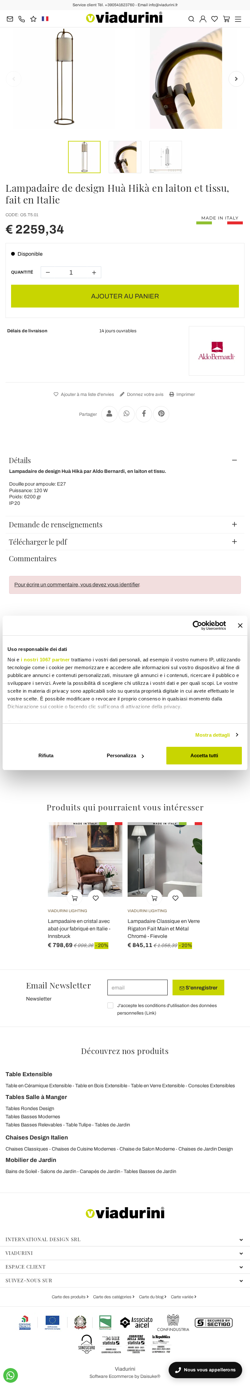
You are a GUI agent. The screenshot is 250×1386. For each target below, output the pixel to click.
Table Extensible (29, 1074)
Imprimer (185, 394)
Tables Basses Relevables (34, 1124)
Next (236, 79)
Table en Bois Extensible (101, 1085)
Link (150, 1013)
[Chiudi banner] (240, 625)
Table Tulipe (78, 1124)
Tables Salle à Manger (36, 1097)
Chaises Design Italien (37, 1137)
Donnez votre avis (144, 394)
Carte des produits (69, 1297)
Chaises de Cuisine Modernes (84, 1149)
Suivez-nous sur (29, 1280)
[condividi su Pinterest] (161, 414)
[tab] (125, 460)
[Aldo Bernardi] (216, 350)
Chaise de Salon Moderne (147, 1149)
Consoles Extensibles (211, 1085)
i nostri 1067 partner (45, 659)
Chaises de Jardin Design (205, 1149)
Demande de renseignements (56, 524)
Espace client (26, 1266)
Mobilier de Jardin (31, 1160)
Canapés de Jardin (100, 1171)
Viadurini (19, 1253)
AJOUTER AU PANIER (125, 296)
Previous (13, 79)
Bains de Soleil (21, 1171)
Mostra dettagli (212, 735)
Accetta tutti (204, 755)
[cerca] (191, 18)
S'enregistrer (201, 987)
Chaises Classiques (27, 1149)
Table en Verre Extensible (158, 1085)
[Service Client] (21, 18)
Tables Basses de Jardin (150, 1171)
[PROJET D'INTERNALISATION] (65, 1322)
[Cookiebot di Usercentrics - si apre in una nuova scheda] (197, 625)
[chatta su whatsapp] (10, 1375)
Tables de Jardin (112, 1124)
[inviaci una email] (10, 18)
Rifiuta (45, 755)
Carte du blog (151, 1297)
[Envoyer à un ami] (109, 414)
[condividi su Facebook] (144, 414)
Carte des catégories (112, 1297)
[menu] (238, 18)
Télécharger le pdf (38, 542)
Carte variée (182, 1297)
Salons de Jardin (58, 1171)
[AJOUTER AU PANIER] (74, 897)
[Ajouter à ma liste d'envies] (96, 897)
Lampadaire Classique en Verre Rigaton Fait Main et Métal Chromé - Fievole (164, 928)
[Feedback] (33, 18)
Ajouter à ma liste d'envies (87, 394)
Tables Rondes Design (30, 1108)
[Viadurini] (124, 17)
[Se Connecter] (203, 18)
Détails (20, 460)
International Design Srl (43, 1239)
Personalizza (121, 755)
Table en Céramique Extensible (39, 1085)
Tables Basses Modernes (33, 1116)
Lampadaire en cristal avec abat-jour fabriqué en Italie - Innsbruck (79, 928)
